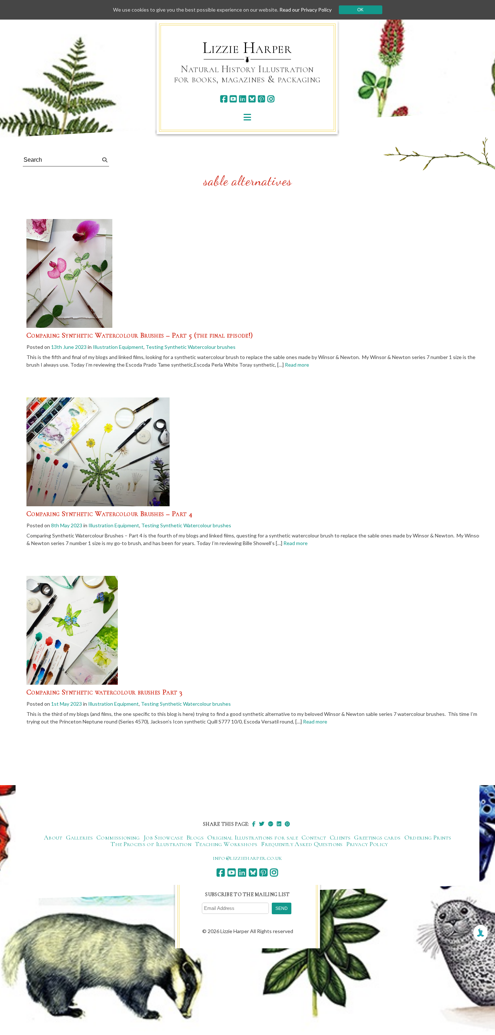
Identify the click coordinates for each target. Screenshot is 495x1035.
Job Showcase (163, 837)
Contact (313, 837)
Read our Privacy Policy (305, 10)
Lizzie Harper (247, 48)
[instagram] (270, 99)
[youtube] (233, 99)
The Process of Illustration (151, 844)
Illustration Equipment (118, 347)
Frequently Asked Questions (301, 844)
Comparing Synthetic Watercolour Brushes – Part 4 (109, 514)
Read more (297, 365)
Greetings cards (377, 837)
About (53, 837)
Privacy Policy (367, 844)
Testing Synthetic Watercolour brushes (191, 347)
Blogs (195, 837)
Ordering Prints (427, 837)
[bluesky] (252, 99)
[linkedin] (242, 99)
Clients (340, 837)
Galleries (79, 837)
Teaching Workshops (226, 844)
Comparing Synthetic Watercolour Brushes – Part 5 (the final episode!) (139, 335)
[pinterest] (261, 99)
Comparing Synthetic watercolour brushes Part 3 (104, 692)
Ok (360, 9)
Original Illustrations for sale (252, 837)
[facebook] (223, 99)
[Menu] (247, 117)
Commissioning (118, 837)
